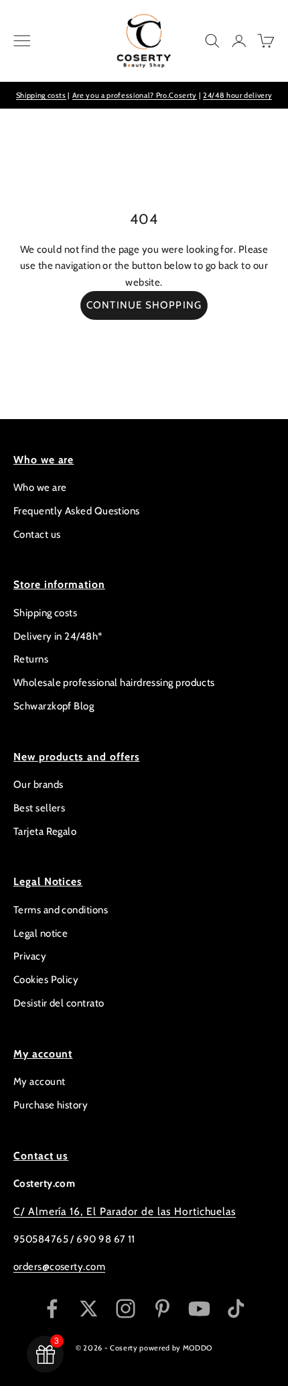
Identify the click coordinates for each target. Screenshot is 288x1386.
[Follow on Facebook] (52, 1308)
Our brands (38, 784)
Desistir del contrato (58, 1003)
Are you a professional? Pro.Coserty (134, 95)
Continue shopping (144, 305)
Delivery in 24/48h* (57, 636)
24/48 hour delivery (238, 95)
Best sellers (39, 808)
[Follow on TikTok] (236, 1308)
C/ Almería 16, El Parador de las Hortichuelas (124, 1211)
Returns (30, 659)
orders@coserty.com (59, 1267)
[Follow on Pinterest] (162, 1308)
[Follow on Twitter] (88, 1308)
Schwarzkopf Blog (53, 706)
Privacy (29, 956)
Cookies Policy (45, 980)
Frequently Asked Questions (76, 511)
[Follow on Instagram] (125, 1308)
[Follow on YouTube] (199, 1308)
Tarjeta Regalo (44, 831)
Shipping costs (41, 95)
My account (39, 1082)
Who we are (40, 487)
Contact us (37, 534)
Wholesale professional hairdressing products (114, 683)
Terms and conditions (60, 910)
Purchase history (50, 1105)
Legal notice (40, 933)
